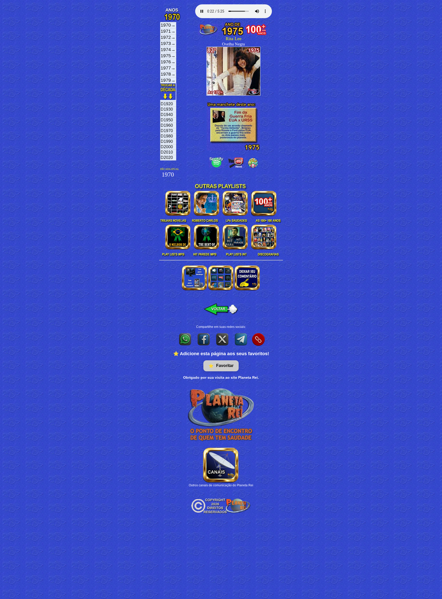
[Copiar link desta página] (258, 339)
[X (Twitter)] (223, 339)
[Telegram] (241, 339)
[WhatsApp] (185, 339)
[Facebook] (204, 339)
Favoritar (221, 365)
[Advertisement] (221, 560)
